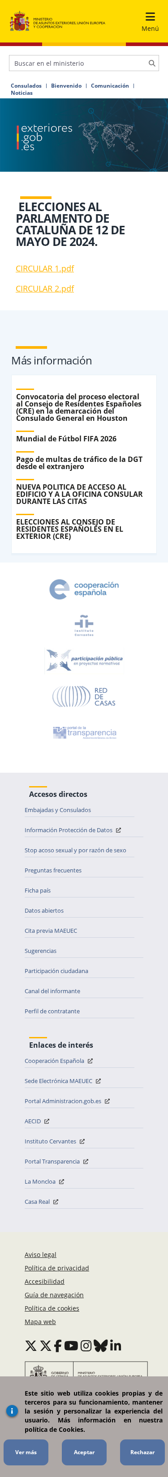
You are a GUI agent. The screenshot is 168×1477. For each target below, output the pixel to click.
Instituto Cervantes (51, 1141)
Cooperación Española (55, 1061)
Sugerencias (40, 951)
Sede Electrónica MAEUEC (59, 1081)
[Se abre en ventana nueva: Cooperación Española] (84, 589)
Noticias (22, 93)
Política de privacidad (57, 1268)
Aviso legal (40, 1254)
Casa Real (38, 1202)
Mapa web (40, 1321)
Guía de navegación (54, 1295)
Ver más (26, 1452)
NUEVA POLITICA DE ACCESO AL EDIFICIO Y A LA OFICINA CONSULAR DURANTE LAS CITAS (79, 494)
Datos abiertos (44, 910)
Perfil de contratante (52, 1011)
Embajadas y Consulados (58, 810)
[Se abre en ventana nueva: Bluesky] (101, 1345)
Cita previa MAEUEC (51, 931)
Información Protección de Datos (69, 830)
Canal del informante (52, 991)
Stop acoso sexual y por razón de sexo (75, 850)
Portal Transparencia (53, 1161)
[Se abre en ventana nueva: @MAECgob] (31, 1345)
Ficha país (38, 890)
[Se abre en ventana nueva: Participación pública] (84, 661)
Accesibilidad (45, 1281)
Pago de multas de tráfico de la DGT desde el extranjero (79, 462)
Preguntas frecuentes (53, 870)
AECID (33, 1121)
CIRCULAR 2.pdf (45, 288)
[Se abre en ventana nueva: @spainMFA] (45, 1345)
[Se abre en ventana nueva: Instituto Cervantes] (84, 625)
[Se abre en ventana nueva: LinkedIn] (115, 1345)
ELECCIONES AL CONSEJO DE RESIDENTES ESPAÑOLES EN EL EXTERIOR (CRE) (69, 529)
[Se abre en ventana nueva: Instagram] (86, 1345)
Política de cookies (52, 1308)
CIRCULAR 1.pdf (45, 268)
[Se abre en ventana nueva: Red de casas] (84, 697)
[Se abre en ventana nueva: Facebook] (58, 1345)
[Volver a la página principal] (57, 21)
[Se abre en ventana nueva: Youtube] (71, 1345)
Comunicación (110, 86)
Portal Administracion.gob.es (64, 1101)
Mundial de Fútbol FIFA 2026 (66, 439)
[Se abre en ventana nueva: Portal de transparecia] (84, 732)
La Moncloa (41, 1181)
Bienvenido (66, 86)
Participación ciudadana (56, 971)
